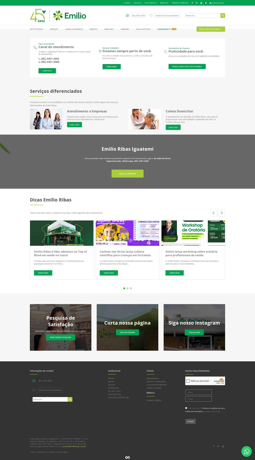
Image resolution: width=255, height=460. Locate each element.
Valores (111, 381)
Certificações (113, 388)
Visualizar (194, 332)
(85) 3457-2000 (138, 15)
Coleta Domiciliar (154, 388)
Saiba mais (109, 29)
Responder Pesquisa (60, 337)
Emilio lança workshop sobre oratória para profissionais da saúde (191, 253)
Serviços (54, 29)
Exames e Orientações (156, 381)
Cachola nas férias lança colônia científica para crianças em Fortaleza (125, 253)
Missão (111, 378)
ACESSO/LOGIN (217, 3)
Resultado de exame (209, 29)
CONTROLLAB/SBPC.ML (118, 397)
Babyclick (164, 3)
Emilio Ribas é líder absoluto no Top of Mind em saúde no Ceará (60, 253)
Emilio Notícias (143, 29)
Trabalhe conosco (180, 3)
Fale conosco (150, 3)
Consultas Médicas (74, 29)
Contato (47, 70)
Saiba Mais (74, 124)
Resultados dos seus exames (187, 66)
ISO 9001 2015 (114, 391)
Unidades (125, 29)
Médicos (93, 29)
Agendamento (167, 29)
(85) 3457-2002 (50, 58)
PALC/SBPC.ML (114, 394)
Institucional (36, 29)
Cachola (137, 3)
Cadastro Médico (154, 400)
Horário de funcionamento (167, 15)
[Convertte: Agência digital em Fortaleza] (127, 457)
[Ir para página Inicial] (58, 15)
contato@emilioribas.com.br (74, 446)
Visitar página (127, 332)
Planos (127, 3)
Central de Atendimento (157, 384)
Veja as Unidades (127, 173)
